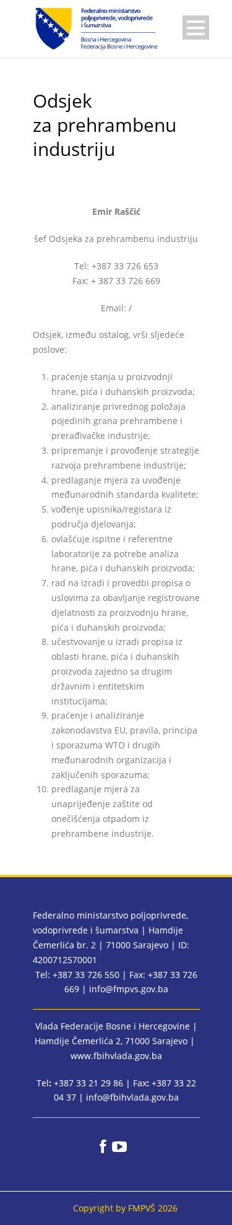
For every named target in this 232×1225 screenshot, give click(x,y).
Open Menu (196, 27)
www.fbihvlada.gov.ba (116, 1056)
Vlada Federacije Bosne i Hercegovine (112, 1026)
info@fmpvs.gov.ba (128, 989)
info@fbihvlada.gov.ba (132, 1097)
